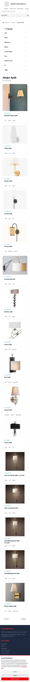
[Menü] (28, 15)
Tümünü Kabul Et (15, 679)
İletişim (27, 8)
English (6, 8)
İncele (15, 99)
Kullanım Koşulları (5, 650)
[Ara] (27, 11)
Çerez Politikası (5, 653)
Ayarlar (15, 672)
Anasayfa (6, 22)
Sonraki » (23, 619)
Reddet (15, 675)
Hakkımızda (13, 8)
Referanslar (20, 8)
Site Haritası (4, 648)
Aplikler (13, 22)
